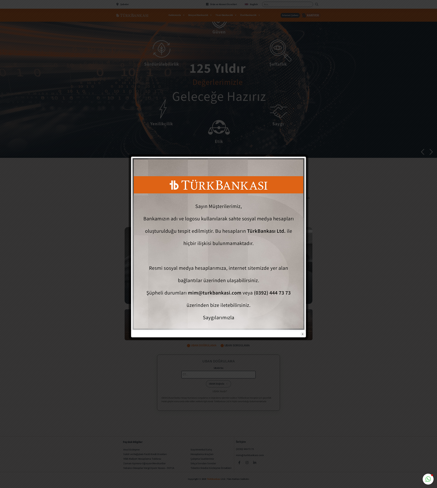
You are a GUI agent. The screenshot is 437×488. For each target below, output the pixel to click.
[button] (428, 479)
